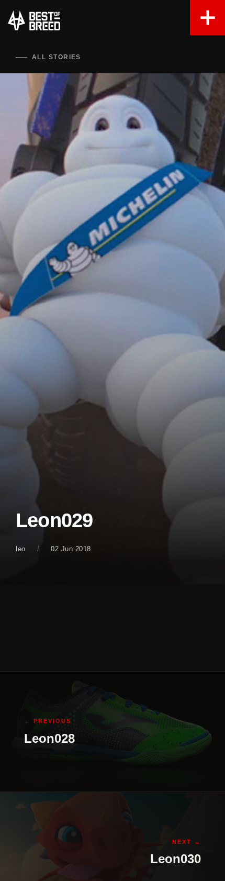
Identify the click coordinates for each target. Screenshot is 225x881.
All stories (56, 57)
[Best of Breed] (34, 20)
